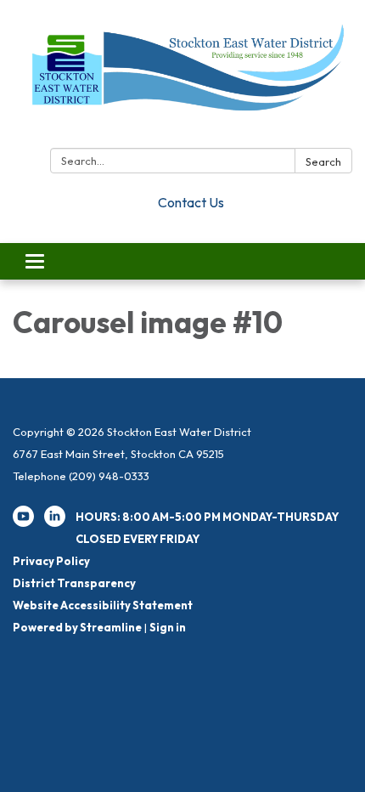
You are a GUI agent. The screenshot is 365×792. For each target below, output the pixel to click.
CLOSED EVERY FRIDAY (137, 539)
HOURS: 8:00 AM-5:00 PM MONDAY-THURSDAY (207, 516)
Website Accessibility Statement (103, 605)
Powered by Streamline (77, 627)
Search (323, 161)
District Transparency (74, 583)
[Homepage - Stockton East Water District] (182, 77)
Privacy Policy (51, 561)
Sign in (167, 627)
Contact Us (191, 202)
